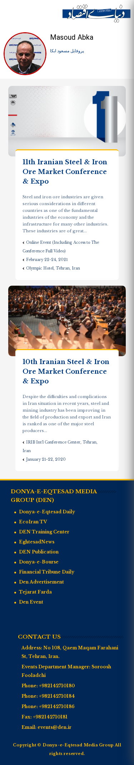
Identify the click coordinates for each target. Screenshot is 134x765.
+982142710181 (50, 717)
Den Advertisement (41, 582)
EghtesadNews (36, 541)
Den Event (31, 602)
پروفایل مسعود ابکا (67, 50)
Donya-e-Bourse (39, 562)
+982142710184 (57, 696)
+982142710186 (57, 706)
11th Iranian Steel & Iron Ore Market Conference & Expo (65, 171)
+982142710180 (57, 685)
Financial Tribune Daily (46, 572)
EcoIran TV (33, 521)
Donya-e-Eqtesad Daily (47, 511)
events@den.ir (54, 727)
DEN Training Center (44, 531)
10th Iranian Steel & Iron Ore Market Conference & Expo (66, 371)
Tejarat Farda (35, 592)
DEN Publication (39, 552)
